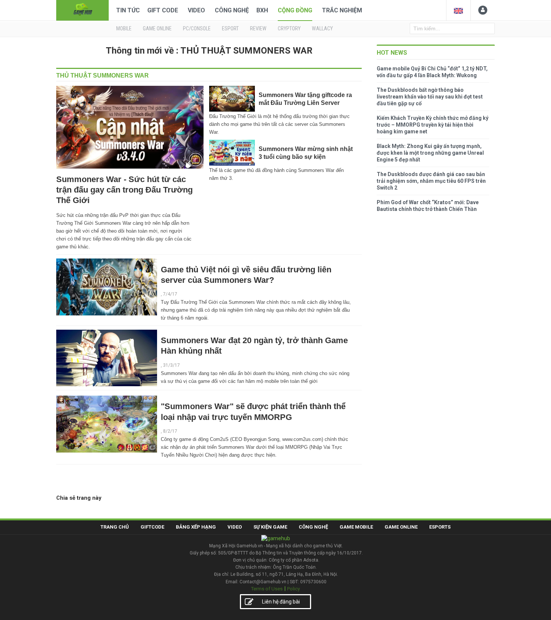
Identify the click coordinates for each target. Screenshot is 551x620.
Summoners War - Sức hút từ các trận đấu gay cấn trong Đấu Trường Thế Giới (124, 190)
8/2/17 (170, 431)
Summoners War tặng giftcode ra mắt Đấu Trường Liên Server (305, 99)
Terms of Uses (267, 589)
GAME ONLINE (157, 28)
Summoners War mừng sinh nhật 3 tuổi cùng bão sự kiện (306, 153)
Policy (293, 589)
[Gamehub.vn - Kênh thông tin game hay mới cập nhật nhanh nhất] (82, 9)
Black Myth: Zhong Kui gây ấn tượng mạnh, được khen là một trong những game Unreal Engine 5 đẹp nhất (430, 153)
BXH (262, 10)
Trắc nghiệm (342, 10)
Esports (440, 527)
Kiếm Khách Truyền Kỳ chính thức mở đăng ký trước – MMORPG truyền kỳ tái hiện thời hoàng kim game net (432, 124)
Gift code (162, 10)
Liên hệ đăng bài (281, 602)
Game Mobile (356, 527)
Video (196, 10)
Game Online (401, 527)
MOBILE (124, 28)
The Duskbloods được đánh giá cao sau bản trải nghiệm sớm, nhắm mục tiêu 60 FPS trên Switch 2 (431, 181)
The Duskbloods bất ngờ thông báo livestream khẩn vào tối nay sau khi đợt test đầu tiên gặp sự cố (430, 96)
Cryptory (289, 28)
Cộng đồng (295, 10)
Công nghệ (232, 10)
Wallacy (322, 28)
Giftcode (152, 527)
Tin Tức (128, 10)
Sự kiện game (270, 527)
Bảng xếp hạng (196, 527)
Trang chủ (114, 527)
